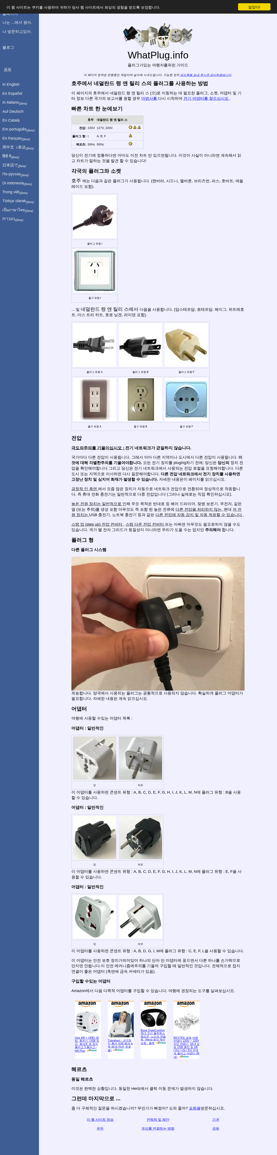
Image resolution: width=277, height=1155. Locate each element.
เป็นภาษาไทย (17, 210)
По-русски (15, 174)
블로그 (8, 47)
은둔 (100, 1128)
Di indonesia (17, 183)
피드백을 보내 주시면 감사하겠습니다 (205, 75)
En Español (12, 93)
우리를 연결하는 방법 (158, 1128)
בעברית (12, 219)
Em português (18, 129)
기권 (215, 1119)
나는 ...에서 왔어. (17, 22)
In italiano (14, 102)
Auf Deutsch (13, 111)
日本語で (14, 165)
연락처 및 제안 (158, 1119)
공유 (215, 1128)
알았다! (254, 7)
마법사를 (149, 98)
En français (16, 138)
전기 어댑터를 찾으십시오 (207, 98)
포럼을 (195, 1108)
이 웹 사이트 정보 (100, 1119)
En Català (10, 120)
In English (10, 84)
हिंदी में (10, 156)
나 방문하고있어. (17, 31)
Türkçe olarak (18, 201)
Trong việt (15, 192)
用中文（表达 (18, 147)
